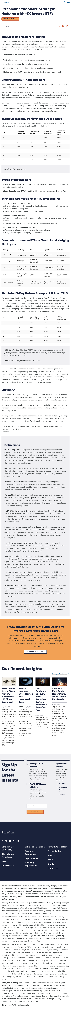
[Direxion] (5, 2)
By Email (62, 783)
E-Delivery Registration (31, 864)
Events (51, 864)
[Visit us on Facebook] (17, 841)
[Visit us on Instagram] (14, 841)
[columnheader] (8, 132)
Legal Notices (31, 858)
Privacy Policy (54, 851)
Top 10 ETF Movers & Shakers (37, 785)
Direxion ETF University (8, 848)
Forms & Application (57, 847)
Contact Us (53, 868)
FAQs (4, 861)
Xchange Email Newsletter (36, 765)
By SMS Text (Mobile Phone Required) (63, 790)
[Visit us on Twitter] (2, 841)
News (50, 859)
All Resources (8, 865)
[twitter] (59, 26)
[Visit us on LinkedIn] (6, 841)
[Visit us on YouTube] (10, 841)
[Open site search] (65, 2)
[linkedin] (67, 26)
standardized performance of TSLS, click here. (24, 360)
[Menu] (68, 2)
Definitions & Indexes (35, 847)
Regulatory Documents (30, 852)
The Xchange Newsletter (8, 855)
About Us (52, 855)
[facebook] (63, 26)
